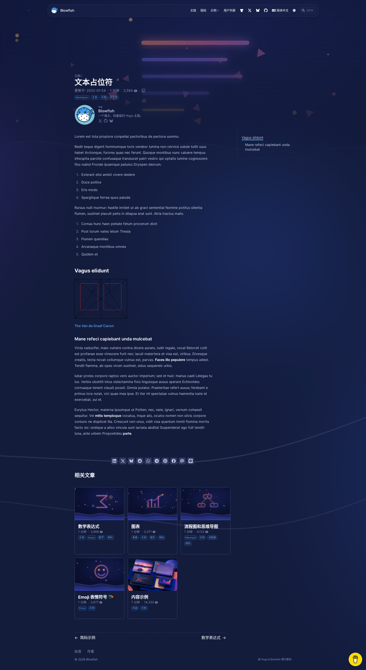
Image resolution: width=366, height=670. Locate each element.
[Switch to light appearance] (294, 10)
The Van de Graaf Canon (94, 326)
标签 (78, 651)
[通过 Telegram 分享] (156, 461)
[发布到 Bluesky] (131, 461)
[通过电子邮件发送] (182, 461)
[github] (266, 10)
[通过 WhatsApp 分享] (148, 461)
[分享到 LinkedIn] (114, 461)
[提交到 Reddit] (139, 461)
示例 (77, 76)
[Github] (106, 121)
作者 (90, 651)
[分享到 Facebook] (173, 461)
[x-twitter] (250, 10)
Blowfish (67, 10)
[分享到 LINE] (190, 461)
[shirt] (242, 10)
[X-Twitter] (100, 121)
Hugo (264, 659)
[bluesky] (258, 10)
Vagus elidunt (252, 137)
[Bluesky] (111, 121)
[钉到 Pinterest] (165, 461)
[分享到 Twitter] (122, 461)
